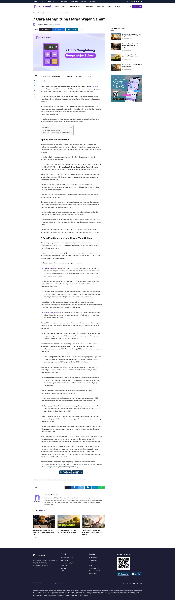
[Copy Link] (34, 99)
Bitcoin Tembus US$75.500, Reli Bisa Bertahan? (132, 65)
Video (42, 1)
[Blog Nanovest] (42, 6)
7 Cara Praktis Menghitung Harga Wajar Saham (57, 133)
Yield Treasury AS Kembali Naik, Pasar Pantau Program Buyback (92, 532)
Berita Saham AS (74, 6)
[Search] (130, 7)
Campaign (83, 1)
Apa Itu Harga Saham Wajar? (51, 130)
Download (137, 6)
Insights (117, 6)
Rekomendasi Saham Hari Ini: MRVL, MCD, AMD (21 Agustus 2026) (43, 532)
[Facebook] (34, 80)
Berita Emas (89, 6)
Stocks (75, 480)
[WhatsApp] (34, 94)
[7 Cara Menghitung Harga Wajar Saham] (69, 70)
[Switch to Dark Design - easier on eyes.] (127, 6)
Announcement (74, 1)
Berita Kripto (59, 6)
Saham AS (62, 480)
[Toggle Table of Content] (70, 127)
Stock (69, 480)
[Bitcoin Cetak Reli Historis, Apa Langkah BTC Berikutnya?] (116, 36)
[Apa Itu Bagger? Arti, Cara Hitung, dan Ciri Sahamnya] (69, 521)
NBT (57, 1)
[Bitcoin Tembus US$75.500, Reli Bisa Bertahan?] (116, 67)
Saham (44, 480)
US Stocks (83, 480)
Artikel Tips (100, 6)
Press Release (92, 1)
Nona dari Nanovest (43, 24)
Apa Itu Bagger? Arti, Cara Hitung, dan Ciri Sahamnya (67, 531)
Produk (35, 1)
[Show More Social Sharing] (80, 29)
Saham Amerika (52, 480)
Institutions (64, 1)
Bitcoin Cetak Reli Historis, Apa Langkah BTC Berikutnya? (131, 35)
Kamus (109, 6)
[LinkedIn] (34, 90)
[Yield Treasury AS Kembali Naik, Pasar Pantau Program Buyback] (93, 521)
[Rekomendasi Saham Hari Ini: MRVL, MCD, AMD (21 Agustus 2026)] (44, 521)
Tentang (50, 1)
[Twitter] (34, 85)
